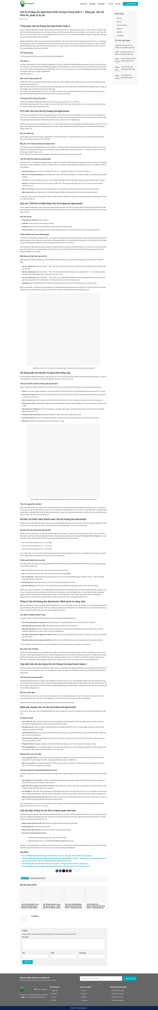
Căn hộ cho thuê (122, 25)
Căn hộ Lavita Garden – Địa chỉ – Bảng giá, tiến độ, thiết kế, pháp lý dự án (46, 861)
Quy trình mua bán (117, 997)
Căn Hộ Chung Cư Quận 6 (38, 878)
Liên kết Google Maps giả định (72, 154)
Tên (23, 953)
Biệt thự (119, 18)
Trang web (82, 953)
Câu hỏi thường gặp (117, 1000)
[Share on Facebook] (57, 870)
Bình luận (25, 937)
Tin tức (110, 4)
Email (52, 953)
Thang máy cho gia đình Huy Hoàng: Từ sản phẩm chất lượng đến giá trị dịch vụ (125, 46)
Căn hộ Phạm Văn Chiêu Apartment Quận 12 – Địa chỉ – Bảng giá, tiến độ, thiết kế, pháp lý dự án (128, 68)
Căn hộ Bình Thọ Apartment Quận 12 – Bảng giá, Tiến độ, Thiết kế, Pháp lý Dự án (128, 76)
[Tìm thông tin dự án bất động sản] (34, 4)
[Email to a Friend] (63, 870)
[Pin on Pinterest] (66, 870)
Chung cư (120, 29)
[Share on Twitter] (60, 870)
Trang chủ (83, 4)
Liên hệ (118, 4)
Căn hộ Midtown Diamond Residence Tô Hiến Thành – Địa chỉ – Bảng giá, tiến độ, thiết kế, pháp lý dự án (57, 856)
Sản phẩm (101, 4)
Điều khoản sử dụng (118, 994)
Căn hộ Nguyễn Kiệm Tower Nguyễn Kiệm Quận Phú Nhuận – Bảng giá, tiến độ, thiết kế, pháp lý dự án (56, 866)
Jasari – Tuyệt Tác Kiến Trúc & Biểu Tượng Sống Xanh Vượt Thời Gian (124, 53)
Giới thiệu (92, 4)
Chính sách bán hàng (118, 990)
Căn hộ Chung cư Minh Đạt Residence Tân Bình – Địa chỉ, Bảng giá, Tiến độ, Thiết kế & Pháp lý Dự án (128, 60)
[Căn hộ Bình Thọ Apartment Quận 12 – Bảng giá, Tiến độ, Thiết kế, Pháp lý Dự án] (117, 77)
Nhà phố (119, 32)
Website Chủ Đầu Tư (26, 74)
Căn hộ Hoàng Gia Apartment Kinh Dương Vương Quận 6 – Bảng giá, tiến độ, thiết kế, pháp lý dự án (55, 863)
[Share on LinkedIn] (70, 870)
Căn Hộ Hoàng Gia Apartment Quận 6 (40, 162)
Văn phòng (120, 35)
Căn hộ (119, 22)
